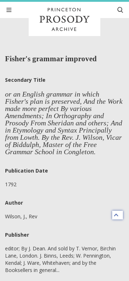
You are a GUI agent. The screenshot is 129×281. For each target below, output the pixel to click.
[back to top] (117, 215)
